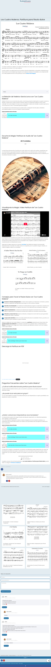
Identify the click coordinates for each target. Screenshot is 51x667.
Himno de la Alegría (31, 73)
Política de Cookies (14, 663)
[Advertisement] (25, 10)
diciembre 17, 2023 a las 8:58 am (12, 612)
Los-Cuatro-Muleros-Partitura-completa (8, 379)
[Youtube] (9, 481)
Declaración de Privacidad (5, 663)
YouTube (24, 244)
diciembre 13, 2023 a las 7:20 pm (10, 597)
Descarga (17, 379)
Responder (4, 607)
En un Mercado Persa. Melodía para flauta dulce (10, 486)
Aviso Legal (21, 663)
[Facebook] (2, 469)
